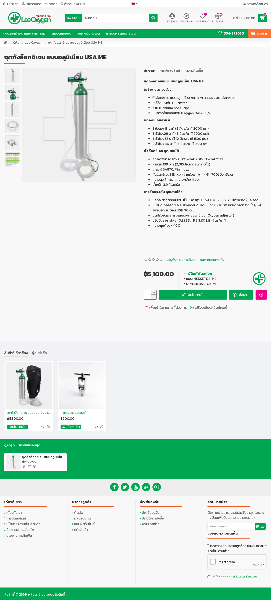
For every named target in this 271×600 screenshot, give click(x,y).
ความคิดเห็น (194, 70)
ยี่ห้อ (16, 42)
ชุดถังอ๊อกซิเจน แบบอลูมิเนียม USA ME (43, 457)
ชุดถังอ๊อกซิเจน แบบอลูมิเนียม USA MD (29, 413)
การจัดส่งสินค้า (170, 70)
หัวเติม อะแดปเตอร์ (73, 413)
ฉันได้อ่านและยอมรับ (234, 576)
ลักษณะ (149, 70)
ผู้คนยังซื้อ (39, 353)
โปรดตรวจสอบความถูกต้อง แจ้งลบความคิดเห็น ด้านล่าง (235, 548)
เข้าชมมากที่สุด (29, 445)
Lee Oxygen (34, 42)
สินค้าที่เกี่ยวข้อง (16, 353)
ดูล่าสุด (9, 445)
